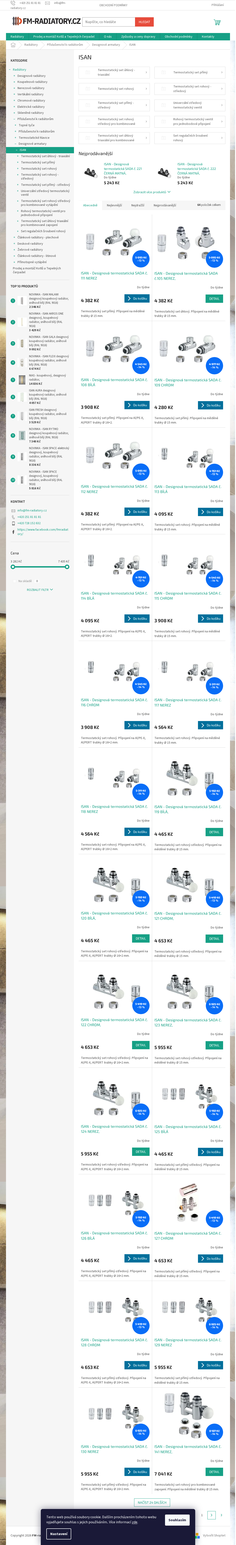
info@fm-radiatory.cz (32, 510)
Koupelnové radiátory (32, 82)
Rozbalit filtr (38, 590)
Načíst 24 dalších (152, 1502)
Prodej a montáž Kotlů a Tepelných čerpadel (37, 270)
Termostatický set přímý (38, 162)
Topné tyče (27, 125)
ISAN (23, 150)
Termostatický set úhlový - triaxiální (45, 156)
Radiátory (19, 69)
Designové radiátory (32, 76)
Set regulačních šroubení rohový (43, 231)
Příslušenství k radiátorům (35, 119)
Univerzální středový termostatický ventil (45, 193)
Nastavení (58, 1533)
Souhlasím (177, 1520)
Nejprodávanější (165, 205)
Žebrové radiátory (30, 249)
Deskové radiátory (30, 243)
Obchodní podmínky (113, 5)
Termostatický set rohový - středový (40, 176)
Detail (214, 299)
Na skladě (28, 581)
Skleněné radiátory (31, 113)
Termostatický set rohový (39, 168)
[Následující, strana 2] (211, 1515)
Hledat (144, 22)
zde (134, 1522)
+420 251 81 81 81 (29, 517)
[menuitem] (17, 36)
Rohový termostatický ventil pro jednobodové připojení (43, 213)
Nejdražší (137, 205)
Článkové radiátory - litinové (37, 256)
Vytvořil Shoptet (214, 1535)
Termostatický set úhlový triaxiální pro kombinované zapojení (44, 223)
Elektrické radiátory (31, 107)
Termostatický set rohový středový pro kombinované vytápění (45, 203)
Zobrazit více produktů (149, 192)
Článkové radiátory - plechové (38, 237)
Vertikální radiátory (31, 94)
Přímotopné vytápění (32, 262)
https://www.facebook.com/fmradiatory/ (43, 531)
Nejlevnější (114, 205)
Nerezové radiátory (31, 88)
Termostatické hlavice (34, 137)
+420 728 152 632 (29, 523)
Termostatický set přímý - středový (45, 185)
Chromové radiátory (31, 100)
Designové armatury (33, 143)
